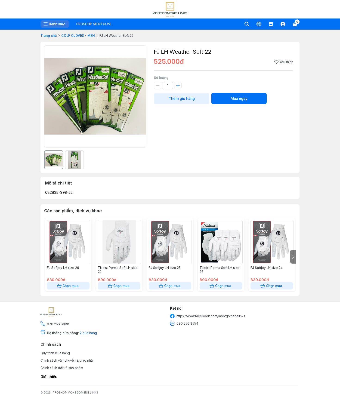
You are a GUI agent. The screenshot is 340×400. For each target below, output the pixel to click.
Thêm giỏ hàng (182, 98)
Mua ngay (239, 98)
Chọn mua (70, 286)
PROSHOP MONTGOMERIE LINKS (75, 392)
